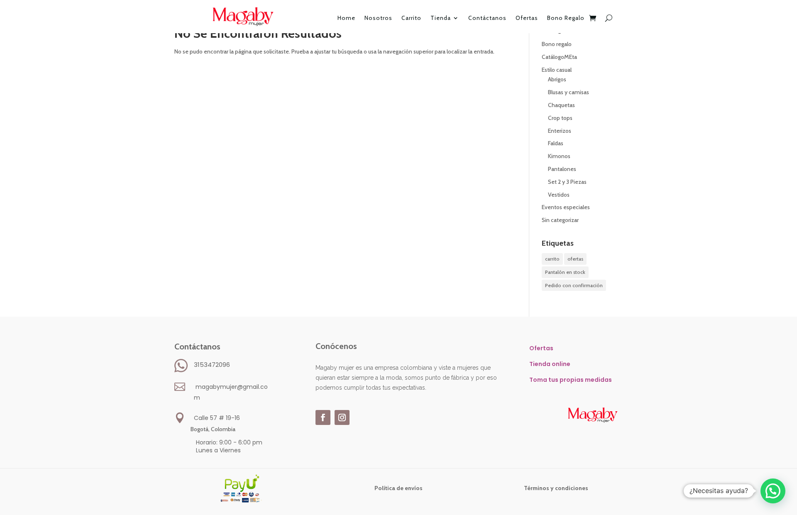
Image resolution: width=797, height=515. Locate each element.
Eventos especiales (566, 207)
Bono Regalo (565, 18)
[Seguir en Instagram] (342, 417)
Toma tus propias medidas (570, 380)
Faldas (555, 143)
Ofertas (527, 18)
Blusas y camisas (568, 92)
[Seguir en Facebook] (322, 417)
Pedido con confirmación (574, 285)
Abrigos (557, 79)
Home (346, 18)
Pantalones (562, 169)
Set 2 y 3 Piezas (567, 181)
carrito (552, 259)
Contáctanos (487, 18)
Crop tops (560, 118)
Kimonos (559, 156)
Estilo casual (557, 69)
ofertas (575, 259)
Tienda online (549, 364)
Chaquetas (561, 105)
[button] (772, 490)
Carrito (411, 18)
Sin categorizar (560, 220)
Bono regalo (557, 44)
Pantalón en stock (565, 272)
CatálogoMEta (559, 57)
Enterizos (559, 130)
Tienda (440, 18)
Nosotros (378, 18)
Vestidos (559, 194)
